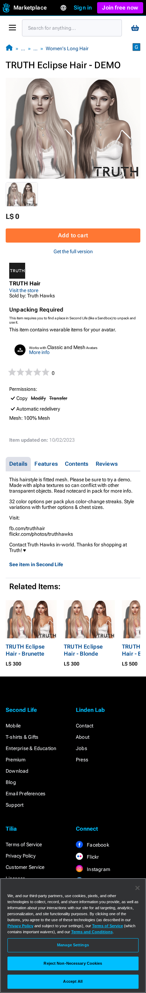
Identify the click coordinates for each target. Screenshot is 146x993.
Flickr (92, 857)
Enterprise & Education (31, 748)
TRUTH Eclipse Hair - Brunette (25, 650)
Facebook (97, 845)
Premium (16, 759)
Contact (84, 725)
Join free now (120, 7)
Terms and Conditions (92, 932)
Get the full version (73, 251)
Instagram (98, 869)
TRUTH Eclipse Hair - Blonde (83, 650)
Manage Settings (73, 945)
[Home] (9, 48)
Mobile (13, 725)
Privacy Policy (20, 856)
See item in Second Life (36, 564)
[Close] (137, 888)
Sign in (83, 7)
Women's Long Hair (67, 48)
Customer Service (25, 867)
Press (82, 759)
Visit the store (23, 290)
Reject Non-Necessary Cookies (73, 963)
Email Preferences (25, 793)
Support (14, 805)
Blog (11, 782)
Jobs (81, 748)
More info (39, 352)
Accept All (73, 981)
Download (17, 771)
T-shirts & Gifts (22, 737)
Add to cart (73, 235)
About (82, 737)
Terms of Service (24, 844)
